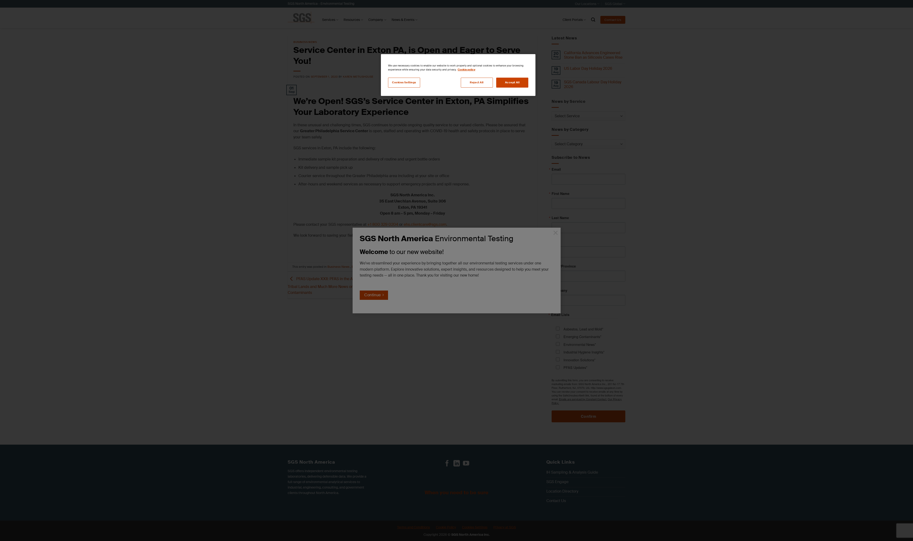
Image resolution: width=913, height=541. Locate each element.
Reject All (477, 82)
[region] (458, 75)
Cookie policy (466, 69)
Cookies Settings (404, 82)
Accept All (512, 82)
